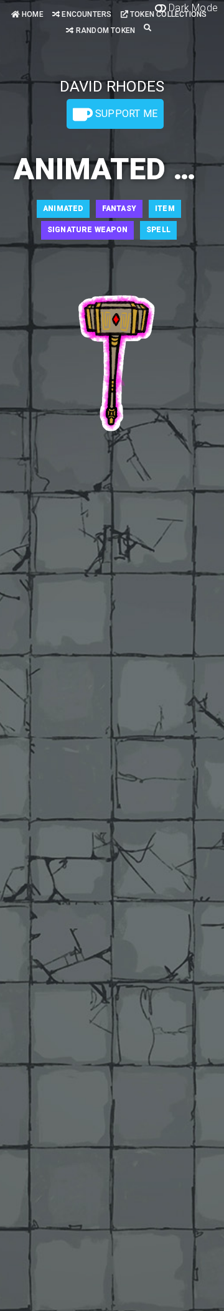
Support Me (125, 114)
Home (32, 14)
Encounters (85, 14)
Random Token (104, 30)
